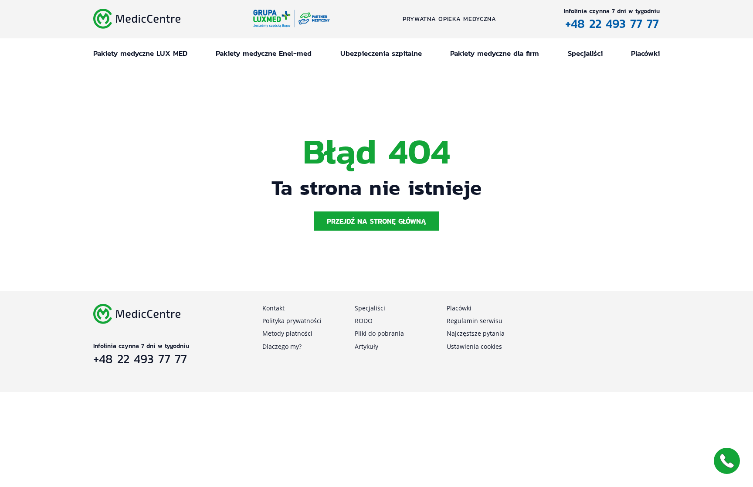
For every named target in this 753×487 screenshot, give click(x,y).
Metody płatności (287, 333)
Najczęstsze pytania (476, 333)
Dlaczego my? (282, 346)
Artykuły (366, 346)
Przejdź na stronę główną (376, 221)
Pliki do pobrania (379, 333)
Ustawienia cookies (474, 346)
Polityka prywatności (292, 321)
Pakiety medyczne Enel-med (264, 53)
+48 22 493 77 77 (612, 24)
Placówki (645, 53)
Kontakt (273, 308)
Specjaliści (585, 53)
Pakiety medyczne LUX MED (140, 53)
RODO (364, 321)
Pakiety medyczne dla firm (494, 53)
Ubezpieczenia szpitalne (381, 53)
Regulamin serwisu (474, 321)
